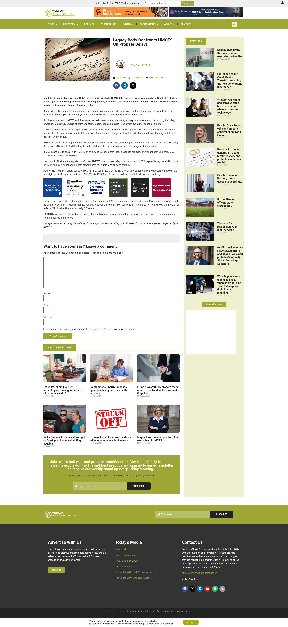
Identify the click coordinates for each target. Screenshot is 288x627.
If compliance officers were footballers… (225, 202)
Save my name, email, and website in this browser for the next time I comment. (91, 329)
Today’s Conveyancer (126, 555)
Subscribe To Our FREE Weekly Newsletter (118, 3)
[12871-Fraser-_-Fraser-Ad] (53, 196)
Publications (147, 24)
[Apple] (222, 589)
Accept (190, 622)
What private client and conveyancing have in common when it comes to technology (228, 106)
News (51, 24)
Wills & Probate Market (158, 78)
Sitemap (130, 611)
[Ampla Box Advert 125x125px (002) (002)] (74, 196)
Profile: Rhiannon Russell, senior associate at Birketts (229, 178)
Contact (186, 24)
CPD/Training (108, 24)
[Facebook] (185, 589)
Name (47, 293)
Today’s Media (122, 549)
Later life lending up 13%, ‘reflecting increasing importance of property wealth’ (63, 390)
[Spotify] (215, 589)
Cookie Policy (169, 611)
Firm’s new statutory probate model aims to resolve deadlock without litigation (158, 390)
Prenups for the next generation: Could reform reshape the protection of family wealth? (229, 156)
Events (126, 24)
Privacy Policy (141, 611)
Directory (69, 24)
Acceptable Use (184, 611)
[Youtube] (207, 589)
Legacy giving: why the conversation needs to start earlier (229, 53)
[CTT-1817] (211, 352)
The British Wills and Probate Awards (134, 572)
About (168, 24)
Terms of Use (156, 611)
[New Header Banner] (206, 15)
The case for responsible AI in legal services (227, 226)
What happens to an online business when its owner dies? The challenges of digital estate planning (229, 284)
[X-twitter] (192, 589)
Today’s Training (123, 566)
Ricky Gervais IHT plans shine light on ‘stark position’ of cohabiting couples (64, 440)
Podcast (89, 24)
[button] (116, 85)
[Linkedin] (200, 589)
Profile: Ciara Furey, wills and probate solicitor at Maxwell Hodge (229, 130)
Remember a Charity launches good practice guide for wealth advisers (108, 390)
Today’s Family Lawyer (127, 560)
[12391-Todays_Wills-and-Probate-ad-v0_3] (118, 196)
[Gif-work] (161, 196)
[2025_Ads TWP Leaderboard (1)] (131, 15)
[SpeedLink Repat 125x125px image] (96, 195)
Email (47, 305)
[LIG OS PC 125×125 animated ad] (140, 196)
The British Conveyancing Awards (133, 578)
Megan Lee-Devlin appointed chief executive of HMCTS (158, 439)
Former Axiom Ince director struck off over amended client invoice (110, 439)
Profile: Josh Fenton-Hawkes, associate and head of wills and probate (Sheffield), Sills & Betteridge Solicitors (230, 255)
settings (169, 623)
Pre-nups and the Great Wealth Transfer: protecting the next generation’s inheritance (229, 80)
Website (48, 317)
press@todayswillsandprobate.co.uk (201, 573)
